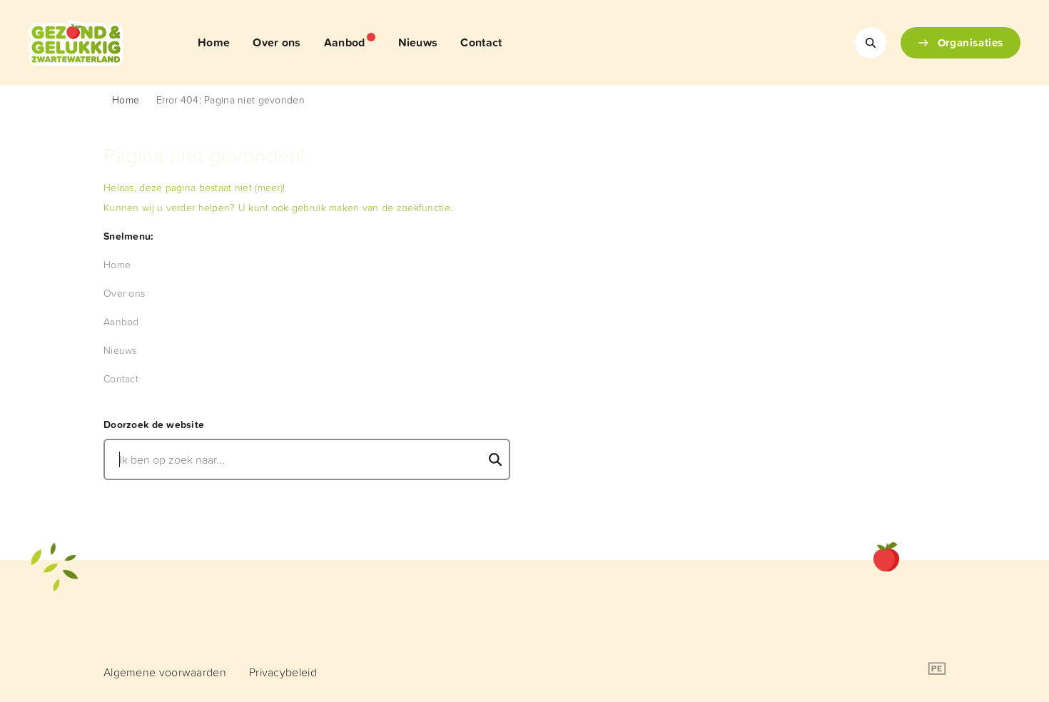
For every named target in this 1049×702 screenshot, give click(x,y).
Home (125, 99)
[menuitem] (214, 43)
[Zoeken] (870, 42)
